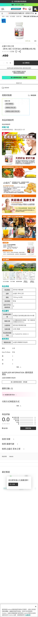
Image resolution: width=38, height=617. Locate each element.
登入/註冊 (12, 484)
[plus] (10, 63)
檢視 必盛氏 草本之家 (11, 449)
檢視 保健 (6, 439)
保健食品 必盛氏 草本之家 (12, 111)
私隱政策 (27, 615)
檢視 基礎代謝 (8, 444)
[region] (19, 610)
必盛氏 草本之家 (8, 46)
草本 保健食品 (9, 104)
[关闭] (36, 606)
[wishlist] (16, 51)
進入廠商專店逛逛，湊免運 (19, 77)
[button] (35, 9)
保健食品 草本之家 (10, 107)
